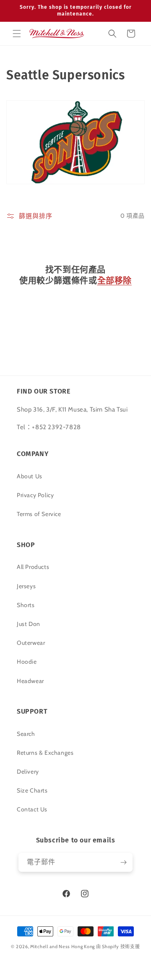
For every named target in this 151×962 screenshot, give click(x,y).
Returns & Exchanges (45, 752)
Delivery (28, 771)
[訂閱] (123, 862)
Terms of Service (39, 514)
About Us (29, 476)
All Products (33, 567)
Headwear (30, 681)
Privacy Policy (35, 495)
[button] (17, 33)
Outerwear (31, 643)
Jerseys (26, 586)
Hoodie (27, 661)
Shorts (26, 605)
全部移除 (114, 281)
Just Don (28, 624)
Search (26, 734)
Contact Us (32, 809)
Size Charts (32, 790)
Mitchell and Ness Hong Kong (62, 946)
